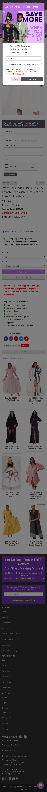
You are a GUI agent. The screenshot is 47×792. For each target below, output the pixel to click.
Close (16, 79)
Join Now (32, 79)
